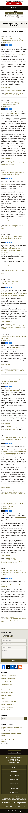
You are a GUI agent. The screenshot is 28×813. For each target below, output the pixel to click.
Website (14, 771)
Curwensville (21, 270)
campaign (11, 325)
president (16, 327)
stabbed (8, 164)
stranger (3, 562)
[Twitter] (8, 667)
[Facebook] (3, 667)
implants (9, 429)
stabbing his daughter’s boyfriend (10, 113)
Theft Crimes (8, 269)
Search (25, 718)
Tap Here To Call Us (14, 3)
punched (19, 226)
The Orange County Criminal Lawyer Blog (14, 14)
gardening (3, 561)
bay (18, 559)
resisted (13, 94)
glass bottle (12, 271)
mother (11, 226)
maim (12, 493)
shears (14, 561)
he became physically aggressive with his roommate (13, 584)
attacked (7, 270)
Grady (6, 370)
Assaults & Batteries (10, 90)
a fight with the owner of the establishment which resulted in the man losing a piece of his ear (13, 451)
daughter (21, 162)
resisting (10, 561)
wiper (15, 371)
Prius (13, 370)
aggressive (7, 618)
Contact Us (14, 7)
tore (2, 495)
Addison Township (8, 225)
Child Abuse (6, 695)
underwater (10, 562)
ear (20, 492)
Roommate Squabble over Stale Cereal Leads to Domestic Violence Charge (13, 572)
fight (6, 493)
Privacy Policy (14, 775)
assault (6, 325)
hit (8, 620)
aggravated (7, 559)
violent (6, 495)
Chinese (18, 492)
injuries (9, 94)
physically (15, 620)
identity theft (4, 429)
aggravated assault (17, 225)
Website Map (14, 788)
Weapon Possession (5, 92)
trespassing (3, 273)
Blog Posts (14, 792)
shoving (20, 493)
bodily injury (3, 226)
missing (10, 370)
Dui (3, 687)
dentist (14, 427)
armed (6, 93)
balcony (9, 162)
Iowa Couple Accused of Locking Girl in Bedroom (12, 728)
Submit (14, 660)
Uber (23, 370)
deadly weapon (23, 559)
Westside (8, 371)
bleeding (10, 93)
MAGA (5, 327)
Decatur (17, 93)
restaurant (16, 493)
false (7, 620)
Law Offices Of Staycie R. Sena (19, 806)
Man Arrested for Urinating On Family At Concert (12, 734)
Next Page (22, 626)
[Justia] (16, 667)
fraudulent (23, 427)
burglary (16, 270)
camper (13, 93)
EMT (23, 492)
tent (25, 327)
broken (17, 162)
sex (22, 226)
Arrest (4, 698)
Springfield (3, 164)
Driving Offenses (7, 704)
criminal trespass (15, 369)
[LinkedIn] (12, 667)
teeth (18, 94)
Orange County (7, 707)
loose (2, 327)
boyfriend (13, 162)
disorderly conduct (5, 271)
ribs (18, 370)
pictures (17, 429)
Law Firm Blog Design (13, 811)
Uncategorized (6, 684)
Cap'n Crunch (13, 618)
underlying (3, 371)
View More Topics (6, 710)
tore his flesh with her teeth (17, 347)
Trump (4, 328)
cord (20, 618)
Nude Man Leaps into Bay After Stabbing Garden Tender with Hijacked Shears (12, 504)
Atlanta (6, 369)
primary (19, 327)
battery (9, 369)
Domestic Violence (19, 90)
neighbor (15, 226)
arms (6, 162)
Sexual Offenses (7, 692)
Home (4, 7)
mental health (10, 327)
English (3, 493)
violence (16, 562)
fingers (8, 226)
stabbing (18, 561)
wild (11, 371)
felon (6, 94)
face (24, 162)
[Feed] (20, 667)
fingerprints (18, 427)
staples (21, 561)
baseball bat (11, 270)
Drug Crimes (6, 689)
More (23, 7)
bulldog (6, 427)
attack (23, 225)
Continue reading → (6, 87)
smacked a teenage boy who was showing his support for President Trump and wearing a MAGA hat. (13, 293)
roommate (20, 620)
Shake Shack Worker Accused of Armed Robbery (12, 740)
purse (16, 370)
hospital (9, 493)
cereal (17, 618)
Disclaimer (14, 779)
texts (22, 271)
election (23, 325)
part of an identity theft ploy (14, 390)
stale (24, 620)
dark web (10, 427)
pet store (13, 429)
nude (7, 561)
